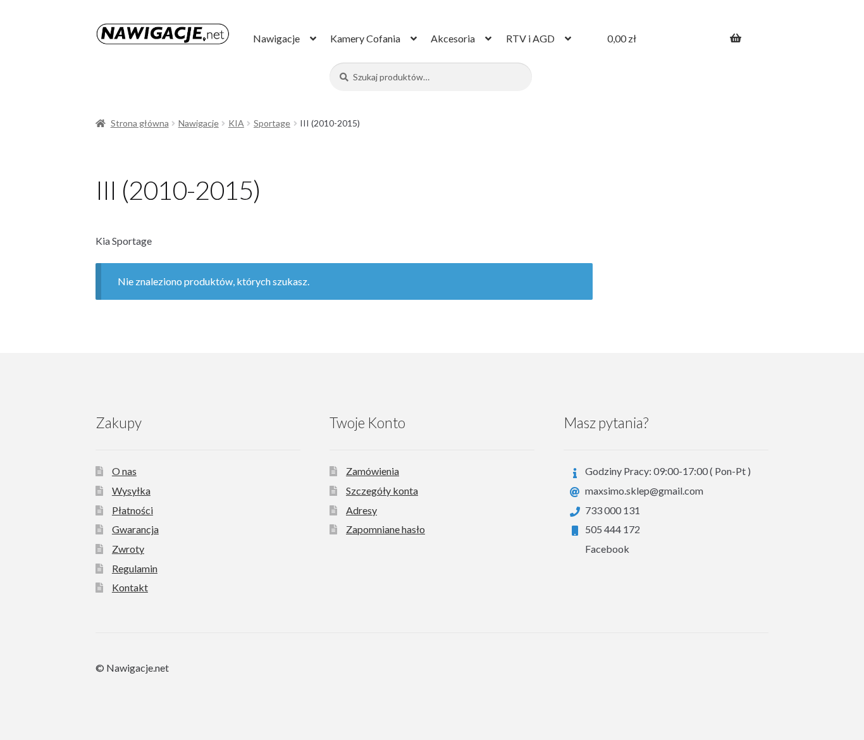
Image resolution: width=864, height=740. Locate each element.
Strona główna (140, 123)
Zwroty (128, 549)
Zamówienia (372, 471)
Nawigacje (276, 38)
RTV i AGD (530, 38)
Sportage (272, 123)
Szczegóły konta (382, 490)
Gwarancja (135, 529)
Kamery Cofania (365, 38)
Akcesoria (453, 38)
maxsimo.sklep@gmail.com (644, 490)
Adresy (361, 510)
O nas (124, 471)
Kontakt (130, 587)
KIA (236, 123)
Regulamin (134, 568)
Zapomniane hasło (385, 529)
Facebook (607, 549)
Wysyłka (131, 490)
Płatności (132, 510)
